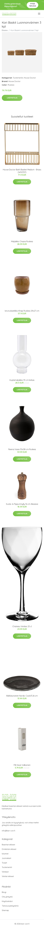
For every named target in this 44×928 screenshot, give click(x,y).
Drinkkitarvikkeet (9, 849)
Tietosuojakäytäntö (10, 906)
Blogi (4, 892)
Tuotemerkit (18, 78)
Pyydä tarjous (32, 5)
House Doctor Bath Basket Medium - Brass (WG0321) (22, 170)
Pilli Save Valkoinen (22, 765)
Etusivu (5, 30)
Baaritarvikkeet (8, 844)
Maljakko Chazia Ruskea (22, 241)
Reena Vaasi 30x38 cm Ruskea (22, 449)
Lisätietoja (12, 98)
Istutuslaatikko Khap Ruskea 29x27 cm (22, 311)
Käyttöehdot (7, 901)
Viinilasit (5, 872)
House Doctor (30, 78)
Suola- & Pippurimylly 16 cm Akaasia (22, 504)
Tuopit (4, 863)
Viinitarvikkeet (8, 876)
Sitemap (5, 910)
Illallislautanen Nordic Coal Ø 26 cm (22, 696)
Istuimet (5, 854)
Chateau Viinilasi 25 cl (22, 626)
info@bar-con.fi (8, 830)
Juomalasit (6, 858)
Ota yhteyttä (7, 897)
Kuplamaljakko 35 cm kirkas (22, 380)
